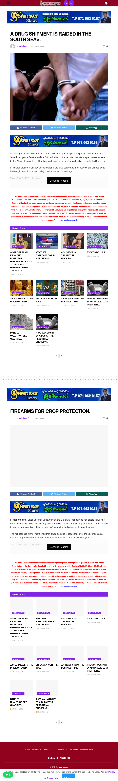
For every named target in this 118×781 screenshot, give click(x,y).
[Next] (61, 356)
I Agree (68, 777)
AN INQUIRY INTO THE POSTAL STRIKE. (72, 300)
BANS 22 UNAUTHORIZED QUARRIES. (18, 335)
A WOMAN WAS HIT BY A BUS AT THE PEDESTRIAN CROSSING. (46, 337)
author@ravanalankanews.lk (66, 220)
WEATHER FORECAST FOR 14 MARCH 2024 (45, 255)
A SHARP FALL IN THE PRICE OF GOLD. (21, 300)
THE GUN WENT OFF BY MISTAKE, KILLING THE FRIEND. (98, 301)
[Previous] (56, 356)
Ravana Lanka (62, 767)
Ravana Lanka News (32, 749)
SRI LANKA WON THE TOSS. (47, 300)
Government (62, 749)
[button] (8, 775)
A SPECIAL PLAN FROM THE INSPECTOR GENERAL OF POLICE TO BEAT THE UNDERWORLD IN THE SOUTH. (21, 261)
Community (18, 246)
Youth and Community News (82, 749)
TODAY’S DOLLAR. (96, 252)
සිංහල (72, 4)
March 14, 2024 (18, 274)
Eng (66, 4)
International (49, 749)
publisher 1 (24, 46)
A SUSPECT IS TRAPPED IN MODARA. (68, 255)
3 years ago (39, 46)
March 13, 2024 (68, 262)
